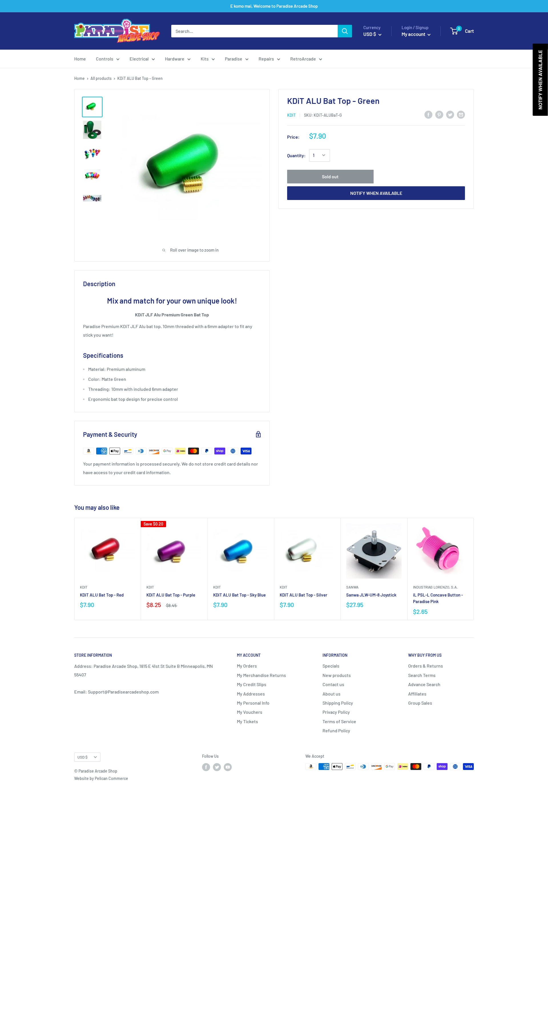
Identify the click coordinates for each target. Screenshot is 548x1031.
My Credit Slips (251, 684)
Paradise (233, 58)
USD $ (82, 757)
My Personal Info (253, 702)
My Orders (247, 665)
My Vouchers (249, 712)
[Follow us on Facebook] (206, 767)
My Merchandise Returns (261, 675)
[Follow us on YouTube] (228, 767)
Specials (331, 665)
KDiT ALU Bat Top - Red (102, 594)
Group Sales (420, 702)
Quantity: (296, 155)
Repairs (266, 58)
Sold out (330, 176)
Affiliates (417, 693)
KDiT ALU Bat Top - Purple (170, 594)
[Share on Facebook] (428, 114)
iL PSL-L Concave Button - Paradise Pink (438, 598)
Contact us (333, 684)
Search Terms (422, 675)
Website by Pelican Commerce (101, 778)
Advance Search (424, 684)
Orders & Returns (425, 665)
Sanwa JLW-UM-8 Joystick (371, 594)
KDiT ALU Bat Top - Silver (303, 594)
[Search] (345, 31)
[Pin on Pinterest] (439, 114)
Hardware (174, 58)
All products (101, 78)
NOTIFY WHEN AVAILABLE (376, 192)
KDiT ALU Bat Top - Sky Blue (239, 594)
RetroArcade (303, 58)
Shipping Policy (338, 702)
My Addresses (251, 693)
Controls (104, 58)
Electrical (139, 58)
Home (80, 58)
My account (414, 34)
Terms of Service (339, 721)
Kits (205, 58)
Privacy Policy (336, 712)
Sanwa (352, 587)
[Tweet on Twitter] (450, 114)
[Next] (474, 569)
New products (337, 675)
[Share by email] (461, 114)
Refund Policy (336, 730)
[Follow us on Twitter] (217, 767)
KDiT (291, 114)
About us (332, 693)
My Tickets (247, 721)
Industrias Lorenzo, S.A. (435, 587)
